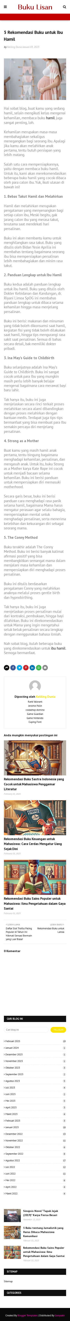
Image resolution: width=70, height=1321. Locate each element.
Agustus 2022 (35, 1160)
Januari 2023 (35, 1127)
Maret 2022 (35, 1193)
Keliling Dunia (14, 47)
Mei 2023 (35, 1100)
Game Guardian (35, 714)
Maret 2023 (35, 1114)
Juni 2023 (35, 1094)
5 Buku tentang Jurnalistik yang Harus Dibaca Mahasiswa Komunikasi (43, 1232)
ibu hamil (58, 648)
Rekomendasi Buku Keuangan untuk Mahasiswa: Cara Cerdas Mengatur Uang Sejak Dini (33, 844)
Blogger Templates (28, 1315)
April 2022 (35, 1187)
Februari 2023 (35, 1120)
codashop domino (35, 710)
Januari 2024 (35, 1047)
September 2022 (35, 1153)
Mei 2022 (35, 1180)
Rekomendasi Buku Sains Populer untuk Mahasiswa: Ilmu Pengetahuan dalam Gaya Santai (35, 903)
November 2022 (35, 1140)
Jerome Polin (35, 705)
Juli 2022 (35, 1167)
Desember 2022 (35, 1134)
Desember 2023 (35, 1054)
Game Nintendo (35, 718)
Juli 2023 (35, 1087)
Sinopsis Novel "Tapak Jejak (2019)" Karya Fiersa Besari (40, 1213)
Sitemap (8, 1281)
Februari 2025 (35, 1041)
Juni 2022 (35, 1173)
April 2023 (35, 1107)
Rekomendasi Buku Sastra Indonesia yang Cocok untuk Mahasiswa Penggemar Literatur (34, 784)
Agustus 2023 (35, 1081)
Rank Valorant (35, 701)
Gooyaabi (60, 1315)
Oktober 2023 (35, 1067)
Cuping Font (35, 722)
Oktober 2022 (35, 1147)
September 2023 (35, 1074)
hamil (50, 118)
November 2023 (35, 1061)
